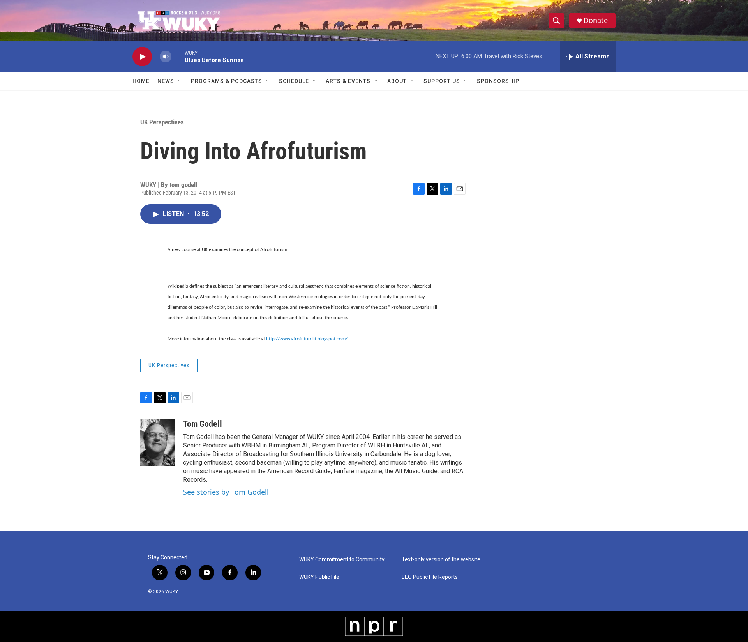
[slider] (178, 56)
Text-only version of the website (441, 559)
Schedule (294, 81)
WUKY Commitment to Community (342, 559)
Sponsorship (498, 81)
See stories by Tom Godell (226, 492)
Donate (596, 20)
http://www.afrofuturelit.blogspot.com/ (307, 338)
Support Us (441, 81)
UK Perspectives (162, 122)
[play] (142, 56)
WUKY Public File (319, 577)
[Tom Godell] (157, 442)
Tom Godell (202, 424)
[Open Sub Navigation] (180, 81)
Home (141, 81)
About (397, 81)
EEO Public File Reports (430, 577)
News (165, 81)
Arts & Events (348, 81)
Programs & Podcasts (226, 81)
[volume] (165, 56)
